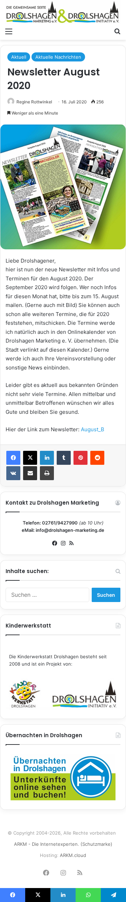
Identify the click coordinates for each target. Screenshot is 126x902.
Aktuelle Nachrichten (58, 57)
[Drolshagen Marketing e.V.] (63, 12)
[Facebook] (13, 458)
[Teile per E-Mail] (30, 473)
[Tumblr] (64, 458)
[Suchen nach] (117, 31)
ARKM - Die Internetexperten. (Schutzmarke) (63, 844)
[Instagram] (63, 543)
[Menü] (8, 31)
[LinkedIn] (47, 458)
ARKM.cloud (73, 855)
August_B (92, 429)
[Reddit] (97, 458)
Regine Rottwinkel (34, 101)
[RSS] (71, 543)
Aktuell (18, 57)
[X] (30, 458)
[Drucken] (47, 473)
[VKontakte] (13, 473)
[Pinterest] (81, 458)
